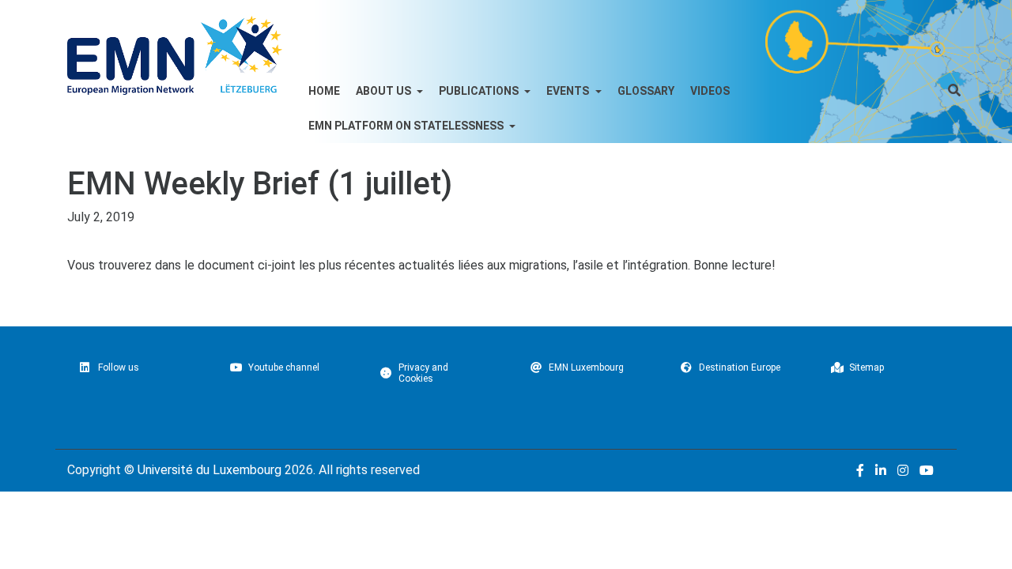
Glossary (645, 91)
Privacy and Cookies (423, 373)
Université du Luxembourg (209, 469)
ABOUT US (384, 91)
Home (324, 91)
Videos (710, 91)
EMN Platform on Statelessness (407, 125)
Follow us (118, 367)
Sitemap (866, 367)
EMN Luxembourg (586, 367)
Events (568, 91)
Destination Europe (739, 367)
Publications (480, 91)
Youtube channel (283, 367)
